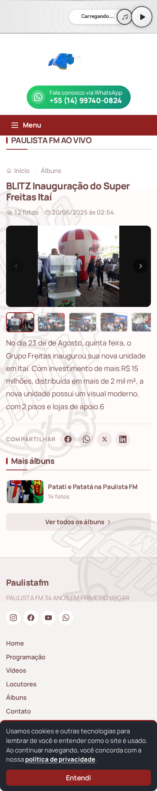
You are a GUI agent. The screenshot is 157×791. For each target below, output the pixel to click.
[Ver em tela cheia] (138, 238)
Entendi (78, 777)
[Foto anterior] (16, 266)
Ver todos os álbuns (75, 521)
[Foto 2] (51, 322)
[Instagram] (13, 617)
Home (15, 643)
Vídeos (16, 670)
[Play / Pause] (141, 16)
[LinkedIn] (122, 439)
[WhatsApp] (86, 439)
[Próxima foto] (140, 266)
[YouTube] (48, 617)
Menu (32, 124)
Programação (25, 656)
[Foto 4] (114, 322)
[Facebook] (67, 439)
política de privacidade (60, 759)
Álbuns (51, 170)
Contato (18, 711)
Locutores (21, 684)
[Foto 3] (83, 322)
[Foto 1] (20, 322)
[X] (104, 439)
